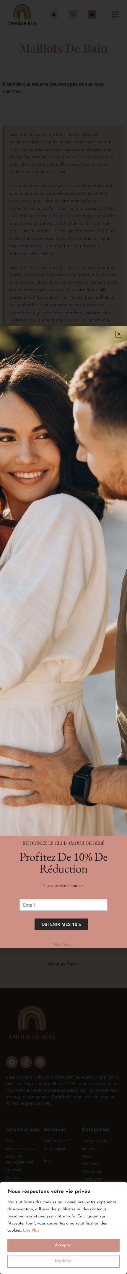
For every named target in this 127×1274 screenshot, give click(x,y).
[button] (119, 334)
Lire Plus (31, 1230)
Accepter (63, 1245)
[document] (63, 637)
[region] (63, 1228)
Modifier (63, 1261)
